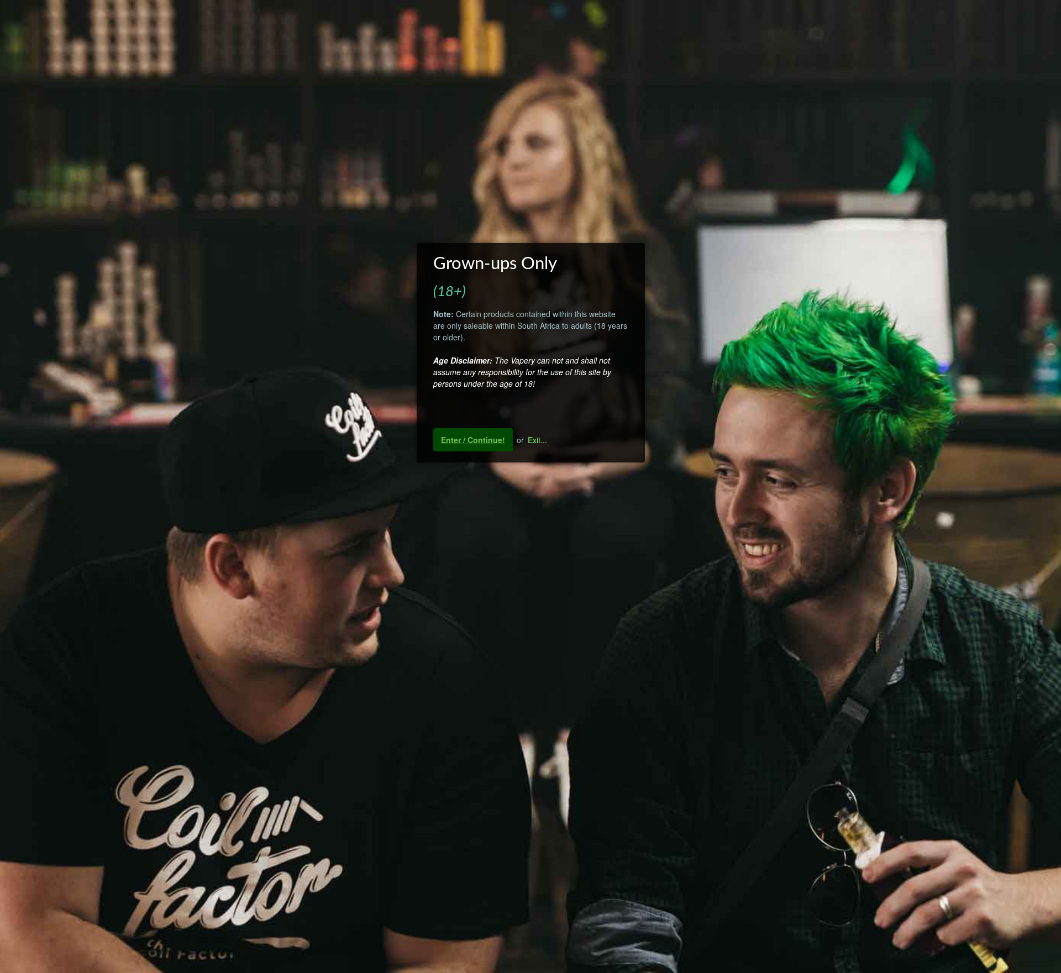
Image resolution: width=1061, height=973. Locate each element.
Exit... (537, 439)
